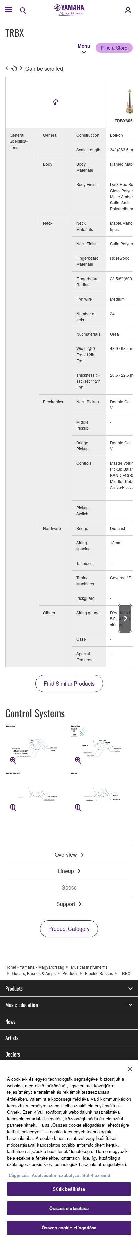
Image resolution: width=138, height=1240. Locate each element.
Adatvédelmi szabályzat (56, 1175)
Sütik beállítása (69, 1189)
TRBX (125, 973)
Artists (11, 1038)
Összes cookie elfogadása (69, 1227)
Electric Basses (99, 973)
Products (70, 973)
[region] (69, 1150)
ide (86, 1158)
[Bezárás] (130, 1069)
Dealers (12, 1054)
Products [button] (14, 988)
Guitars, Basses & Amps (34, 973)
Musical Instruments (89, 967)
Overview (66, 854)
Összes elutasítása (68, 1208)
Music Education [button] (21, 1005)
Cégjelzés (19, 1175)
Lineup (66, 871)
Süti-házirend (96, 1175)
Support (65, 904)
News (10, 1021)
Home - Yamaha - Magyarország (34, 967)
